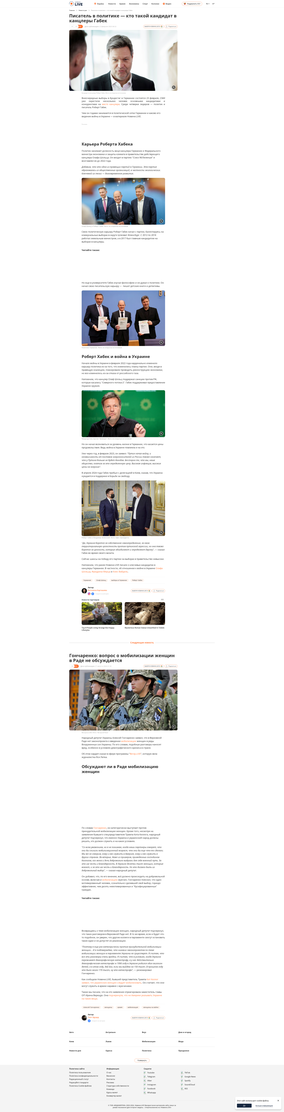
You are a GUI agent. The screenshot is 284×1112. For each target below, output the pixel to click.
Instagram (151, 1084)
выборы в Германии (119, 580)
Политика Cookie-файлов (80, 1086)
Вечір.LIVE (135, 753)
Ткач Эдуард (93, 1017)
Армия (122, 4)
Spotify (187, 1080)
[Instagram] (89, 593)
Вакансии (110, 1076)
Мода (180, 1041)
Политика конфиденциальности (83, 1076)
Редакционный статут (79, 1079)
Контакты (110, 1079)
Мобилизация (148, 1041)
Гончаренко (100, 827)
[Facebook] (92, 593)
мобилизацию (110, 879)
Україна (100, 4)
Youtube (150, 1072)
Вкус (144, 1032)
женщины (108, 1007)
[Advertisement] (122, 131)
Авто (71, 1032)
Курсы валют (112, 1092)
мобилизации (128, 741)
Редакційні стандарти (78, 1082)
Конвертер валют (114, 1096)
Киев (71, 1041)
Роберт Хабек (137, 580)
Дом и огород (184, 1032)
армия (119, 1007)
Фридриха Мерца (101, 571)
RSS (186, 1088)
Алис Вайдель (120, 571)
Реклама (110, 1082)
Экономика (134, 4)
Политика (146, 1050)
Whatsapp (151, 1092)
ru (207, 4)
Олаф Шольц (101, 580)
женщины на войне (150, 1007)
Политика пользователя (80, 1072)
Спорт (145, 4)
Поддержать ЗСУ (193, 4)
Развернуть (142, 1060)
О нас (108, 1072)
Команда (110, 1089)
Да (244, 1105)
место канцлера (111, 104)
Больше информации (264, 1106)
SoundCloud (190, 1084)
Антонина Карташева (97, 590)
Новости (112, 4)
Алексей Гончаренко (91, 1007)
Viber (149, 1080)
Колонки (155, 4)
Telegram (151, 1076)
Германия (87, 580)
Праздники (183, 1050)
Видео (168, 4)
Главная (72, 10)
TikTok (187, 1072)
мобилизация (133, 1007)
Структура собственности (117, 1086)
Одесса (109, 1050)
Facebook (151, 1088)
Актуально (111, 1032)
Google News (190, 1076)
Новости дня (83, 10)
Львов (108, 1041)
